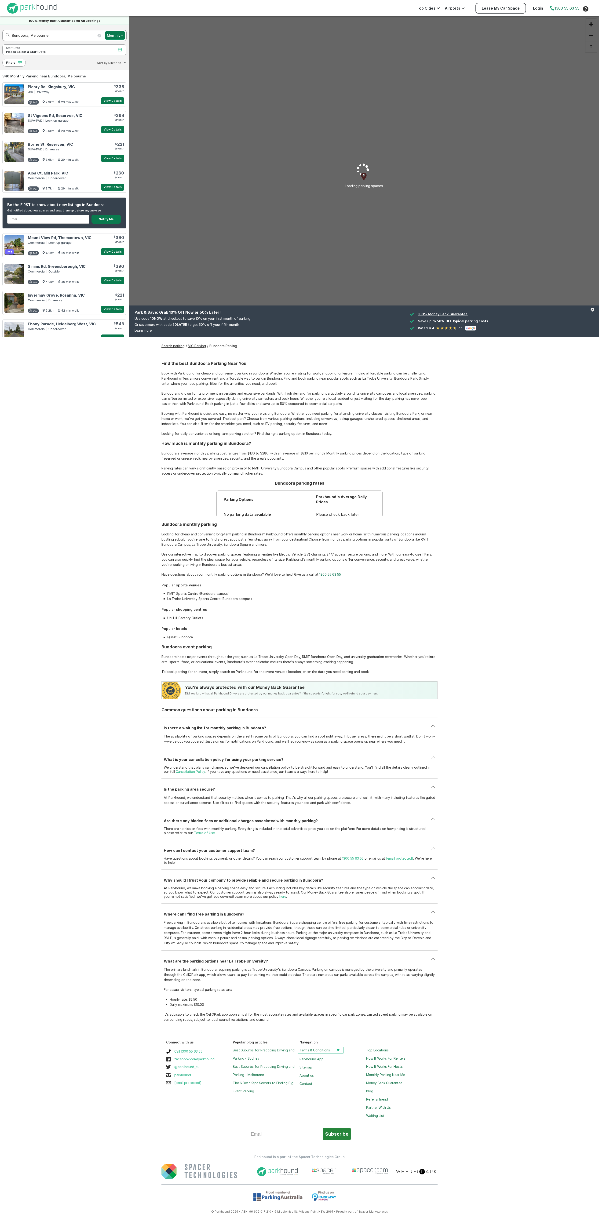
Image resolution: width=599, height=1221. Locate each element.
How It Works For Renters (385, 1058)
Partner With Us (378, 1107)
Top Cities (426, 8)
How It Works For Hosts (384, 1066)
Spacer (363, 1211)
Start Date (13, 48)
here (282, 896)
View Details (113, 100)
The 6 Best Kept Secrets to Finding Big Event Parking (263, 1087)
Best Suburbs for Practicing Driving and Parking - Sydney (264, 1054)
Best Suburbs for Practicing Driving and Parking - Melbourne (264, 1071)
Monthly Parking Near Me (385, 1075)
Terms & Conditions (315, 1050)
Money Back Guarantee (384, 1083)
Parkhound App (312, 1059)
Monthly (114, 35)
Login (538, 8)
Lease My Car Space (501, 8)
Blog (369, 1091)
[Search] (6, 35)
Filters (10, 62)
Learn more (143, 330)
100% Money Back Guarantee (443, 314)
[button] (111, 63)
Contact (306, 1084)
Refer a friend (377, 1099)
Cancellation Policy (190, 772)
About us (307, 1075)
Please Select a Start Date (26, 52)
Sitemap (306, 1067)
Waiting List (375, 1116)
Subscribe (336, 1134)
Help (586, 9)
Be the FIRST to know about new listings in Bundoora (56, 204)
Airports (452, 8)
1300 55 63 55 (567, 8)
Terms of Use (204, 833)
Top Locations (377, 1050)
